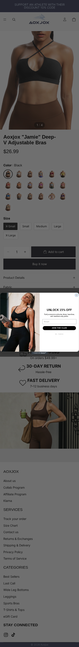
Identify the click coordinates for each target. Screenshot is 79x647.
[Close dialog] (76, 295)
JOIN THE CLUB (59, 328)
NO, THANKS (59, 334)
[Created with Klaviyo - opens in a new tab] (39, 353)
